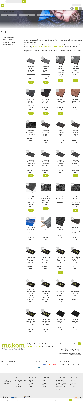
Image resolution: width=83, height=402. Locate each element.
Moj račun (72, 380)
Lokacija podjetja (32, 388)
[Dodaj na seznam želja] (34, 58)
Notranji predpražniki (9, 15)
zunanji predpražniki (47, 46)
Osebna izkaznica (32, 383)
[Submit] (24, 1)
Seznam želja (73, 383)
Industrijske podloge (63, 15)
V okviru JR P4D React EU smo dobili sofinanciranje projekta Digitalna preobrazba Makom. (61, 386)
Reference (44, 388)
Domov (2, 25)
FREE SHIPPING (42, 58)
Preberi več (75, 400)
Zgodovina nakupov (74, 385)
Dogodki (44, 383)
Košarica (72, 381)
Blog (43, 380)
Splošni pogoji (59, 380)
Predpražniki (4, 35)
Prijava (73, 5)
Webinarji (44, 385)
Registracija (78, 5)
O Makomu (31, 381)
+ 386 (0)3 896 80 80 (21, 380)
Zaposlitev (31, 380)
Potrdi (70, 400)
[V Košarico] (31, 82)
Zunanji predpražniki (27, 15)
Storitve (30, 385)
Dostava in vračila (60, 381)
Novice (44, 381)
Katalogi (44, 386)
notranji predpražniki (37, 46)
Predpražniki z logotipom (45, 15)
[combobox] (15, 1)
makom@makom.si (20, 381)
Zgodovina (31, 386)
